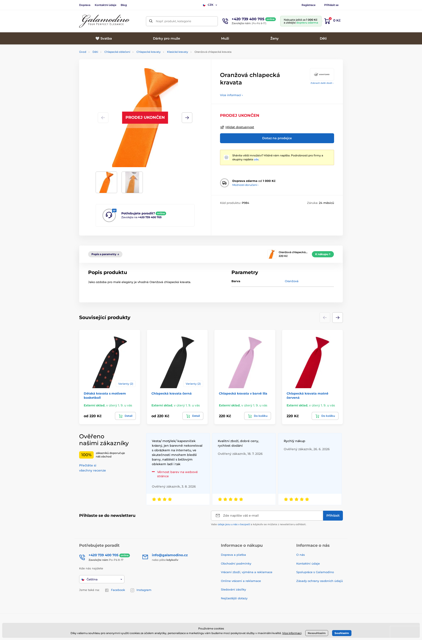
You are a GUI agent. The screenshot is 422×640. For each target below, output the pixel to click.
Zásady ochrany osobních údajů (319, 581)
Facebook (118, 590)
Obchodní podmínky (236, 563)
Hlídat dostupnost (240, 127)
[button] (187, 117)
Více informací (291, 633)
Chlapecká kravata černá (171, 393)
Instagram (143, 590)
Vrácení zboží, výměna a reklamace (246, 572)
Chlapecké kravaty (148, 51)
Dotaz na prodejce (277, 138)
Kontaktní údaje (105, 5)
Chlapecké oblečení (117, 51)
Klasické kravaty (177, 51)
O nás (300, 554)
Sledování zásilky (233, 589)
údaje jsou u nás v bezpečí (234, 524)
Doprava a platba (233, 554)
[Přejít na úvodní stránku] (104, 21)
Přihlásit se (331, 5)
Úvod (82, 51)
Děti (95, 51)
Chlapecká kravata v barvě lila (243, 393)
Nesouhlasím (317, 633)
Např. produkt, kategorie (173, 21)
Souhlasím (342, 633)
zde (256, 159)
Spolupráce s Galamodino (315, 572)
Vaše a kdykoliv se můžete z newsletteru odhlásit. (258, 524)
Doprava (84, 5)
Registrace (308, 5)
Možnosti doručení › (245, 185)
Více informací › (231, 95)
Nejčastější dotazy (234, 598)
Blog (124, 5)
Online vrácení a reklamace (241, 581)
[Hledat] (151, 21)
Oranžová (291, 281)
